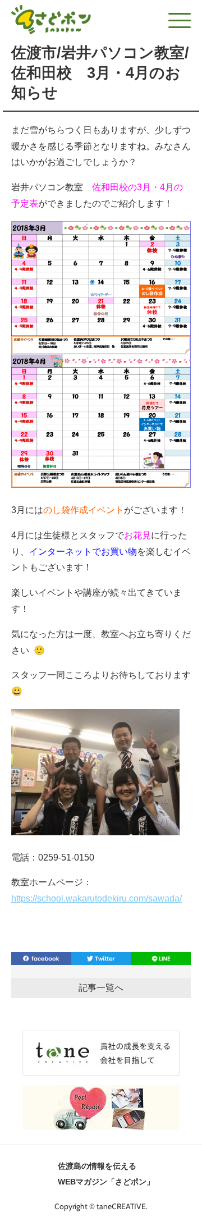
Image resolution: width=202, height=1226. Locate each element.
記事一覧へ (101, 987)
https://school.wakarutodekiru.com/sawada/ (96, 898)
